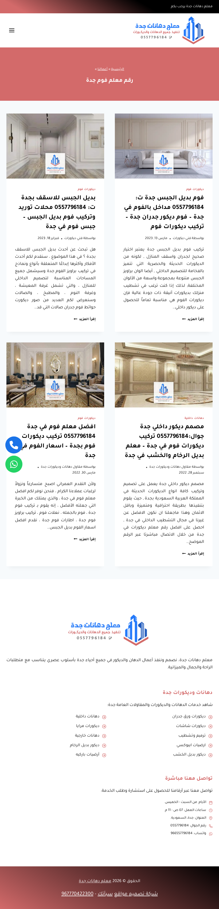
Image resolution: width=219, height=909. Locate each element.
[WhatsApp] (13, 464)
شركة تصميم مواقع (136, 894)
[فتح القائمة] (11, 30)
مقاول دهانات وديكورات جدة (170, 467)
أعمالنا (102, 69)
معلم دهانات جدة (95, 881)
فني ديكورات (182, 238)
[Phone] (13, 444)
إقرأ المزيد (193, 319)
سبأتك (105, 894)
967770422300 (77, 894)
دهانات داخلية (194, 418)
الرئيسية (117, 69)
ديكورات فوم (195, 189)
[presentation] (164, 146)
